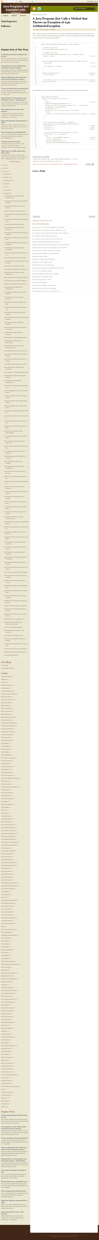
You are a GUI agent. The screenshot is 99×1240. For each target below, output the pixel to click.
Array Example (5, 688)
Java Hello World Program (39, 282)
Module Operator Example (8, 973)
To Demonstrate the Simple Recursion (14, 224)
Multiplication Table (6, 976)
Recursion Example (6, 1016)
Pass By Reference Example (8, 990)
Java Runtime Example (7, 903)
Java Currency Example (7, 836)
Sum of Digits (4, 1054)
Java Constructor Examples (8, 833)
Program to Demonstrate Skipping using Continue (46, 242)
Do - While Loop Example (8, 758)
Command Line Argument (8, 726)
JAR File (3, 810)
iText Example (5, 807)
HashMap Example (6, 792)
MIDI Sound (4, 970)
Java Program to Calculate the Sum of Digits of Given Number (49, 247)
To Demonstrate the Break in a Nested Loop (15, 269)
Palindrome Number (6, 987)
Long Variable (5, 955)
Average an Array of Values (39, 256)
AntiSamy (3, 682)
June (5, 187)
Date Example (5, 752)
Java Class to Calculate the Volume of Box (15, 258)
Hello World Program (6, 798)
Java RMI (3, 897)
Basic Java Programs (7, 699)
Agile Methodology (6, 676)
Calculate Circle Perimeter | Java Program (44, 285)
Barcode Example (6, 696)
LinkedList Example (6, 949)
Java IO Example (5, 868)
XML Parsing (4, 1101)
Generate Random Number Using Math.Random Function (48, 268)
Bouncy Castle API (6, 711)
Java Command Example (8, 830)
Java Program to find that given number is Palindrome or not (49, 230)
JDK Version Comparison (8, 929)
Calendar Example (6, 720)
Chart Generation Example (8, 723)
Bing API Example (6, 702)
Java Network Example (7, 888)
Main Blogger (73, 1236)
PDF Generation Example (8, 999)
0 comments (52, 29)
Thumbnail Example (6, 1066)
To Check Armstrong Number (9, 1074)
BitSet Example (5, 705)
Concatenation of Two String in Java (42, 276)
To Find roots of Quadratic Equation (42, 271)
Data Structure (5, 749)
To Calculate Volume (6, 1072)
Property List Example (7, 1010)
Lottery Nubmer (5, 958)
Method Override (5, 967)
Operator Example (6, 981)
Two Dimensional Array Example (9, 1086)
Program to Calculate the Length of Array (14, 211)
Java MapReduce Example (8, 883)
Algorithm (3, 679)
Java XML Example (6, 920)
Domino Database (6, 760)
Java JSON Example (6, 874)
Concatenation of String (7, 731)
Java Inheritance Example (71, 164)
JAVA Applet (4, 813)
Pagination (4, 984)
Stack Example (5, 1040)
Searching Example (6, 1028)
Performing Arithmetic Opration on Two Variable (45, 274)
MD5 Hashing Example (7, 961)
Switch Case (4, 1060)
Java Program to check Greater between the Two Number (48, 227)
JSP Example (5, 941)
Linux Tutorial (4, 665)
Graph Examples (5, 784)
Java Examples (5, 848)
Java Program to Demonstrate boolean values (16, 372)
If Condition (4, 801)
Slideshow (4, 1031)
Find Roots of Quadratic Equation (10, 778)
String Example (5, 1048)
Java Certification (6, 822)
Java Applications (6, 816)
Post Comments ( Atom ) (46, 220)
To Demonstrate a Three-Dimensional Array (15, 337)
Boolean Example (6, 708)
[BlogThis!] (89, 164)
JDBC (3, 926)
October (6, 177)
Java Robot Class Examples (8, 900)
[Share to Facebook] (93, 164)
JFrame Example (5, 932)
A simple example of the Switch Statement (15, 284)
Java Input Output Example (8, 865)
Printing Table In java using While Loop (43, 265)
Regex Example (5, 1019)
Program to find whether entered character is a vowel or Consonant (50, 244)
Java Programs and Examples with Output (16, 10)
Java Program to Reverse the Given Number (44, 236)
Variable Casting (5, 1095)
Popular (5, 15)
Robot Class (4, 1025)
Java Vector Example (6, 912)
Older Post (92, 216)
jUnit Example (5, 947)
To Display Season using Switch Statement (15, 280)
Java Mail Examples (6, 877)
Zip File (3, 1106)
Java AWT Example (6, 819)
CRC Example (5, 743)
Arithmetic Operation (6, 685)
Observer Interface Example (8, 979)
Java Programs (5, 894)
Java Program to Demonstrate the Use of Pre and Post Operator (50, 233)
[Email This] (87, 164)
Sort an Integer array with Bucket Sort (13, 132)
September (7, 180)
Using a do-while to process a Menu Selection (16, 277)
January (6, 193)
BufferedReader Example (8, 717)
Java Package (5, 891)
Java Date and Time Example (9, 842)
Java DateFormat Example (8, 845)
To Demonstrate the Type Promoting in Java (15, 351)
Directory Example (6, 755)
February (6, 190)
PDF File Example (6, 996)
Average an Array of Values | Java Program (15, 605)
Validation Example (6, 1092)
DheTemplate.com (64, 1236)
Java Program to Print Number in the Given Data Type (47, 239)
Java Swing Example (6, 906)
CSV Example (5, 746)
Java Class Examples (43, 164)
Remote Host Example (7, 1022)
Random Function (6, 1013)
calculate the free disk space (10, 141)
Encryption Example (6, 766)
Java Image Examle (6, 859)
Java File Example (6, 853)
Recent (14, 15)
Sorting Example (5, 1034)
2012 (4, 171)
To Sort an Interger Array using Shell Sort (14, 88)
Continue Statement (6, 734)
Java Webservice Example (8, 917)
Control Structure (5, 737)
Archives (23, 15)
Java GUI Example (6, 856)
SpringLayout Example (7, 1037)
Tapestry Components (7, 1063)
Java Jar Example (6, 871)
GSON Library (5, 790)
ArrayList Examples (6, 691)
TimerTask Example (6, 1069)
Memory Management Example (9, 964)
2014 (4, 165)
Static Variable (5, 1043)
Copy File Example (6, 740)
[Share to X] (91, 164)
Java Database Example (7, 839)
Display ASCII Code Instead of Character (43, 259)
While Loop (4, 1098)
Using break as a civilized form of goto (14, 266)
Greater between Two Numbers (9, 787)
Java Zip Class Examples (8, 923)
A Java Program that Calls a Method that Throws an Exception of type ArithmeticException (60, 22)
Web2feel (76, 1235)
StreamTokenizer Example (8, 1045)
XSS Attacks (4, 1104)
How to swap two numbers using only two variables (46, 250)
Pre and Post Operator (7, 1002)
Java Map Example (6, 880)
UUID (2, 1089)
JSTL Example (5, 944)
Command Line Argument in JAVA (41, 279)
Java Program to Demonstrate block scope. (15, 364)
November (7, 174)
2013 (4, 168)
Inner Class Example (6, 804)
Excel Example (5, 769)
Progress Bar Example (7, 1008)
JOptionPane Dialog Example (9, 935)
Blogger (18, 161)
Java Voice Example (6, 915)
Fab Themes (83, 1235)
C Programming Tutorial (7, 668)
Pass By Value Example (7, 993)
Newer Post (36, 216)
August (6, 183)
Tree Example (5, 1077)
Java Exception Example (56, 164)
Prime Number (5, 1005)
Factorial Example (6, 772)
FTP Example (5, 781)
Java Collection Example (8, 827)
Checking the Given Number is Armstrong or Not (45, 253)
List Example (4, 952)
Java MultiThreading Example (9, 886)
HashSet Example (6, 795)
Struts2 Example (5, 1051)
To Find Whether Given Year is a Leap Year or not (46, 291)
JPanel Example (5, 938)
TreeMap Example (6, 1080)
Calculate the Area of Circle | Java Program (44, 288)
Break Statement (5, 714)
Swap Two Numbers (6, 1057)
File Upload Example (6, 775)
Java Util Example (6, 909)
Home (95, 4)
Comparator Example (7, 729)
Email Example (5, 763)
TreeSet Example (6, 1083)
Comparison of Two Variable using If (42, 262)
